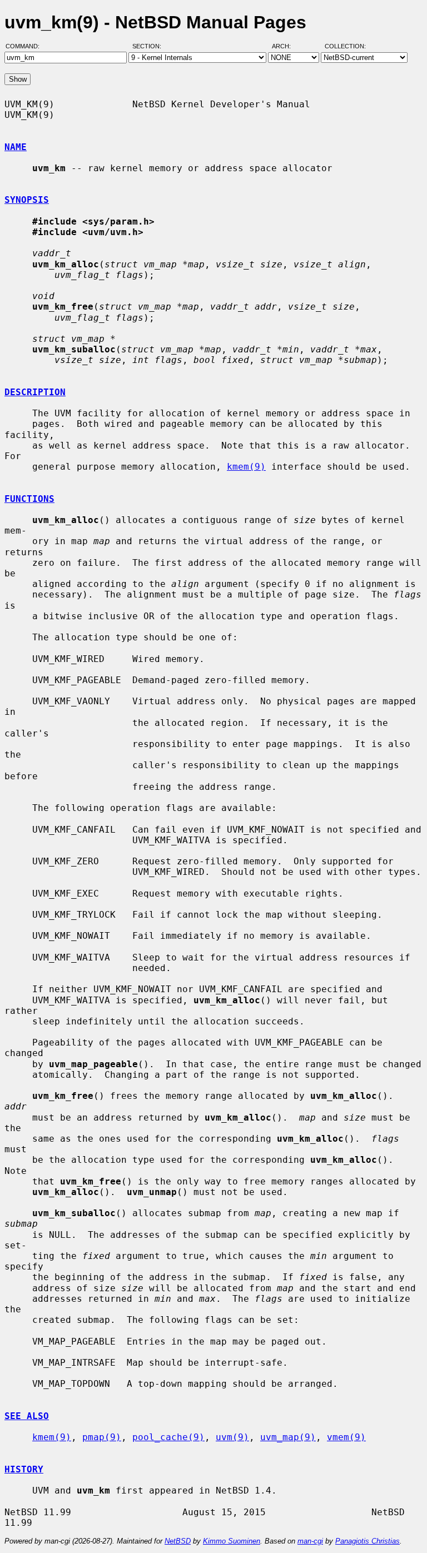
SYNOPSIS (26, 200)
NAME (15, 147)
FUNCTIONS (29, 499)
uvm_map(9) (288, 1437)
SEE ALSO (26, 1416)
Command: (26, 46)
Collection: (345, 46)
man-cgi (310, 1541)
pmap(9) (101, 1437)
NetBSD (178, 1541)
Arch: (286, 46)
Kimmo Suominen (231, 1541)
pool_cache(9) (168, 1437)
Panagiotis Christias (367, 1541)
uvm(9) (232, 1437)
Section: (149, 46)
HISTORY (23, 1469)
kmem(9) (246, 466)
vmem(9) (346, 1437)
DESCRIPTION (35, 392)
